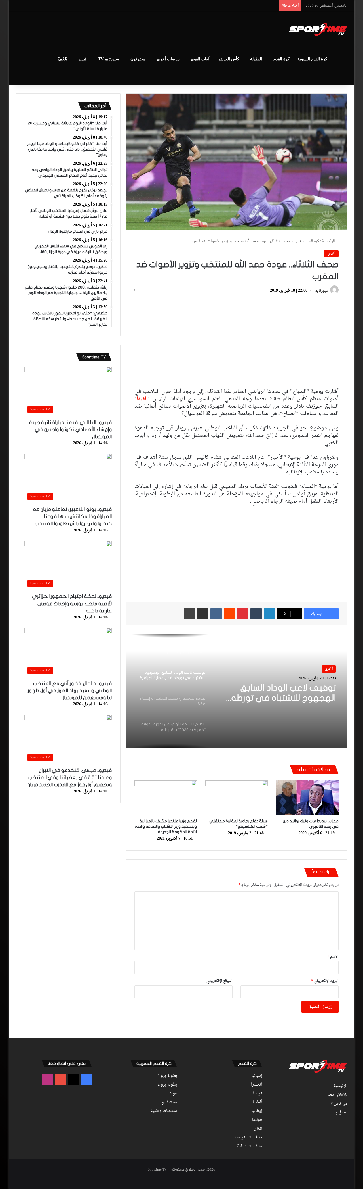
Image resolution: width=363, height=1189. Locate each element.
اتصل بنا (340, 1112)
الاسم (333, 956)
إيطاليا (257, 1111)
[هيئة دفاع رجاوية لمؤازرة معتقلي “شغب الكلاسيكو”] (236, 797)
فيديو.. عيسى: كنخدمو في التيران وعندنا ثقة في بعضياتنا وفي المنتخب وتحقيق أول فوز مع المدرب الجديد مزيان (70, 777)
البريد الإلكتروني (325, 980)
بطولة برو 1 (167, 1076)
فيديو (83, 59)
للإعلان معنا (337, 1095)
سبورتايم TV (108, 59)
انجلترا (256, 1084)
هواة (173, 1093)
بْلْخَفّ (62, 59)
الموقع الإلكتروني (219, 980)
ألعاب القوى (200, 59)
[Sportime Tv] (318, 29)
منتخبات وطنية (164, 1111)
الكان (258, 1128)
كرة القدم (281, 59)
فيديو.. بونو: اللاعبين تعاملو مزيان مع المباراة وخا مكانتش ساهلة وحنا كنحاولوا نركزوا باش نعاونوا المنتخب (72, 516)
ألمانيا (257, 1102)
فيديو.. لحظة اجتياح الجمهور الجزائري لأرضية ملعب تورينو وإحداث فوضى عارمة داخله (72, 603)
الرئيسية (329, 241)
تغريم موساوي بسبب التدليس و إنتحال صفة (278, 693)
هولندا (257, 1120)
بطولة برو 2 (167, 1084)
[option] (236, 691)
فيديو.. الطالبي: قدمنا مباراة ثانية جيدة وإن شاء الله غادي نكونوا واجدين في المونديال (70, 429)
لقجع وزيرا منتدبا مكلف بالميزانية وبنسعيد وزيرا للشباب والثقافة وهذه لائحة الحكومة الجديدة (166, 826)
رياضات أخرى (168, 59)
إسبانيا (256, 1076)
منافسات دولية (249, 1146)
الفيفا (142, 399)
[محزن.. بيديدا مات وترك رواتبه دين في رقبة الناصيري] (307, 797)
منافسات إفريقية (248, 1137)
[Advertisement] (125, 30)
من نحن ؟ (339, 1103)
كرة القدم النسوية (312, 59)
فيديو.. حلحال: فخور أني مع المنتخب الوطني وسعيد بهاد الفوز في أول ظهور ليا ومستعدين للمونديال (70, 690)
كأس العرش (229, 59)
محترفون (137, 59)
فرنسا (257, 1093)
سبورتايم (321, 291)
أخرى (298, 241)
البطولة (256, 59)
